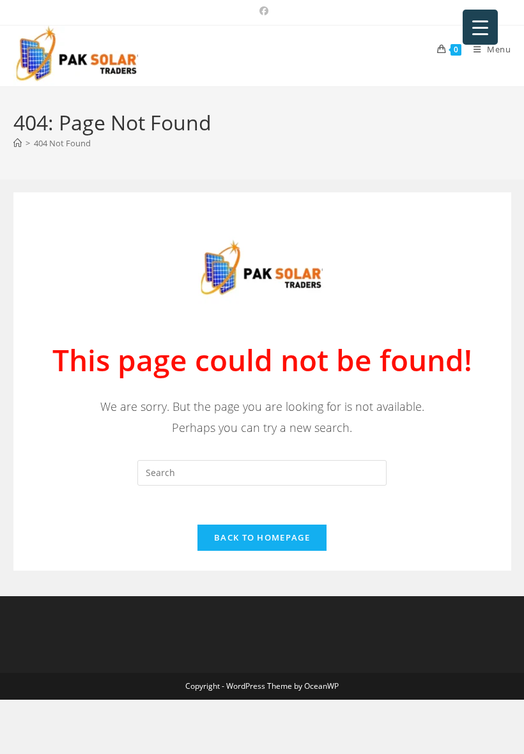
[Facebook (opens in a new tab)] (262, 11)
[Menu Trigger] (480, 27)
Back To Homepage (262, 537)
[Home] (17, 143)
